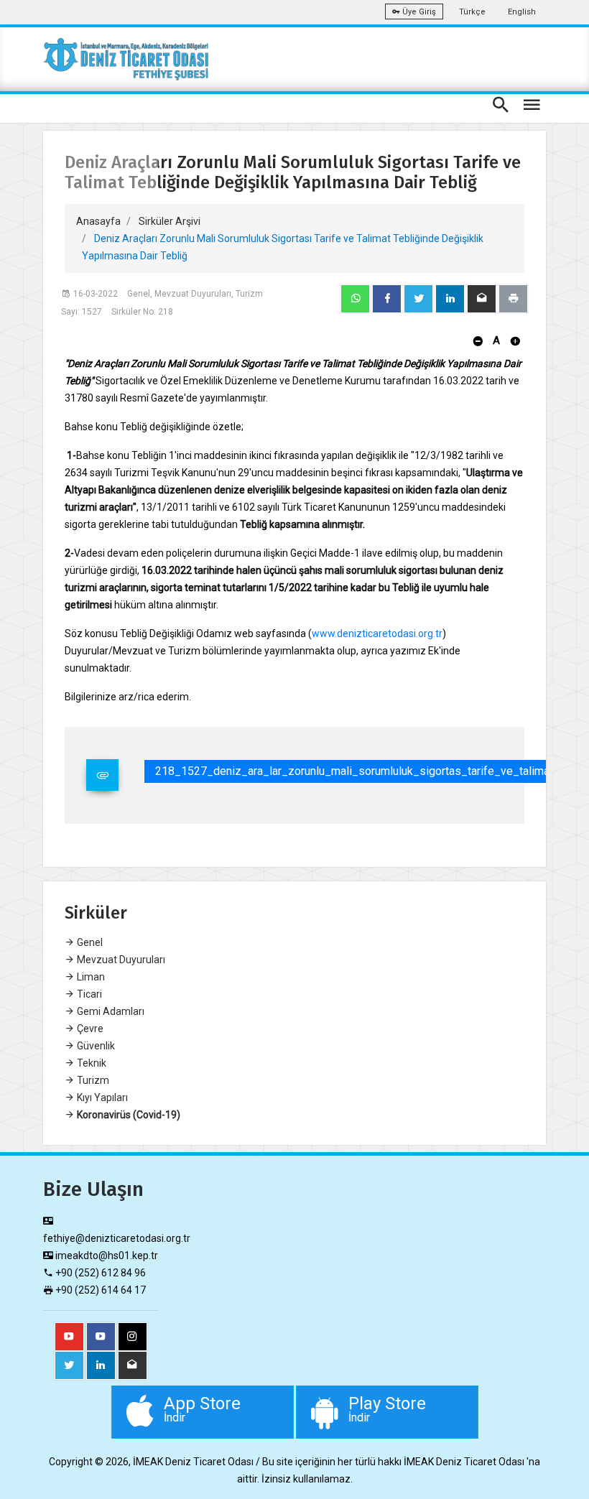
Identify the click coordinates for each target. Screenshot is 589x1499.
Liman (90, 977)
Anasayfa (98, 221)
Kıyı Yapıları (101, 1097)
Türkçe (472, 12)
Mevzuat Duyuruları (120, 959)
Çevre (89, 1028)
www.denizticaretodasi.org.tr (377, 633)
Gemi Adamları (109, 1011)
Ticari (88, 994)
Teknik (90, 1063)
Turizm (92, 1080)
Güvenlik (95, 1046)
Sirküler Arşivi (169, 221)
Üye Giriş (418, 12)
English (522, 12)
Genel (89, 942)
